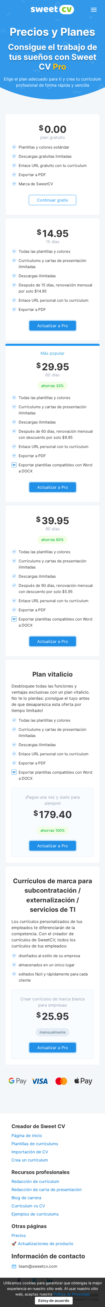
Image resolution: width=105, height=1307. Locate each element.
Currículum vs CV (28, 1205)
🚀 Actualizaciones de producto (42, 1243)
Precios (18, 1235)
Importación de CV (29, 1151)
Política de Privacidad (71, 1294)
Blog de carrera (26, 1197)
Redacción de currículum (35, 1181)
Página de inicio (26, 1135)
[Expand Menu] (94, 10)
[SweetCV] (52, 10)
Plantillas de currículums (34, 1143)
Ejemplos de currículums (35, 1214)
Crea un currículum (29, 1160)
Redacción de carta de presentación (46, 1189)
